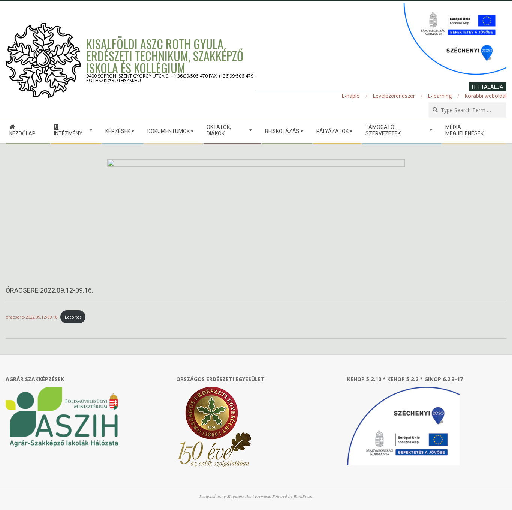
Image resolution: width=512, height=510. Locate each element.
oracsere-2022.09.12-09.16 (31, 317)
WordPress (302, 496)
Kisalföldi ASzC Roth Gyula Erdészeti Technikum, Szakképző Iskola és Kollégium (164, 55)
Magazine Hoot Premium (248, 496)
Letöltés (73, 317)
